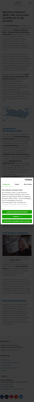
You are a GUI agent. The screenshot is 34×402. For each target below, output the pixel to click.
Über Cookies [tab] (28, 184)
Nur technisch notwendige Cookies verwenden (17, 221)
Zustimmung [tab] (6, 184)
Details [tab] (17, 184)
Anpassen (16, 216)
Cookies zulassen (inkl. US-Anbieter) (17, 212)
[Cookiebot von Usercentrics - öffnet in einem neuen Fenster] (25, 180)
